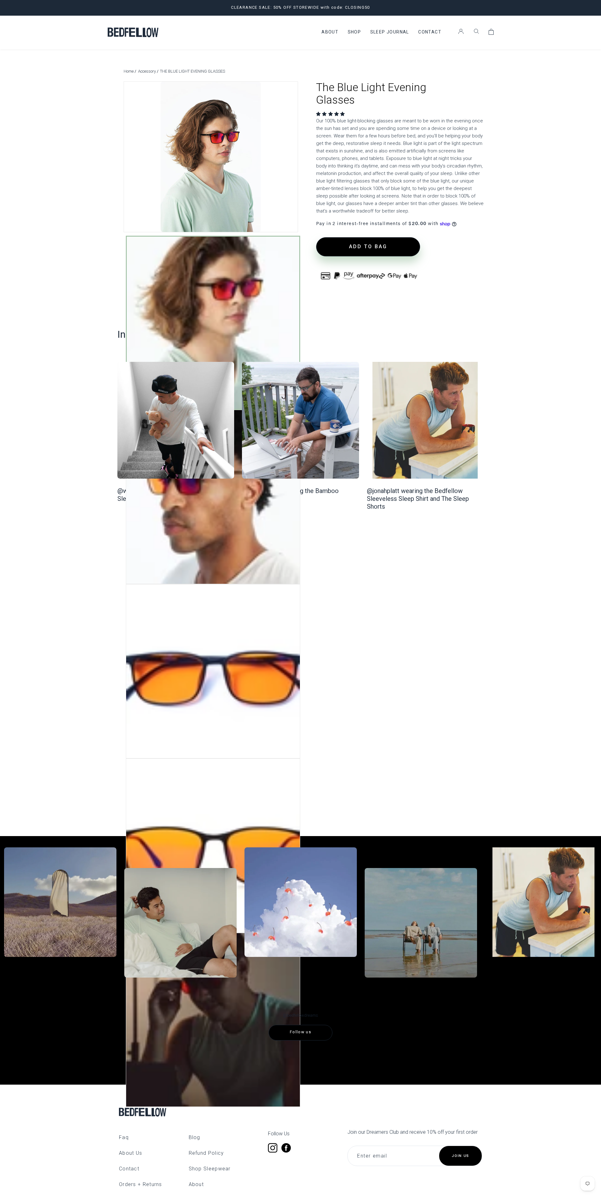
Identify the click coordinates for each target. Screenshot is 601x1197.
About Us (130, 1153)
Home (129, 71)
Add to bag (368, 246)
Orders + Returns (140, 1184)
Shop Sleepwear (210, 1169)
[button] (331, 113)
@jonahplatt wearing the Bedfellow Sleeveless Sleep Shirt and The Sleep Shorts (418, 498)
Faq (124, 1137)
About (196, 1184)
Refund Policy (206, 1153)
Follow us (300, 1032)
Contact (129, 1169)
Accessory (147, 71)
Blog (194, 1137)
